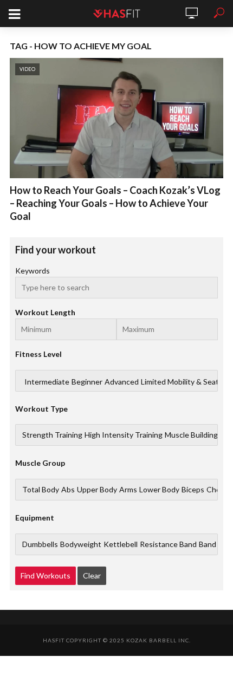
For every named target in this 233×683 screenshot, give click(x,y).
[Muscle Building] (191, 435)
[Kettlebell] (120, 544)
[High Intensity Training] (123, 435)
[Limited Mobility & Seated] (184, 382)
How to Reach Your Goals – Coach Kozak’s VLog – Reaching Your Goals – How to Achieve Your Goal (115, 203)
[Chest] (217, 490)
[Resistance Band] (168, 544)
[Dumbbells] (40, 544)
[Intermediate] (46, 382)
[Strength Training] (52, 435)
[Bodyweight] (80, 544)
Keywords (32, 270)
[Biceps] (192, 490)
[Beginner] (86, 382)
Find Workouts (45, 575)
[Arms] (128, 490)
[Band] (207, 544)
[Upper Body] (97, 490)
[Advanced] (121, 382)
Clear (92, 575)
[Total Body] (40, 490)
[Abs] (68, 490)
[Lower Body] (159, 490)
